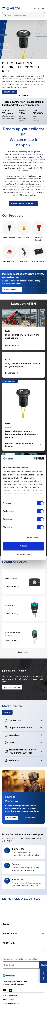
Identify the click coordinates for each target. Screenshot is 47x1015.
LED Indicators (9, 262)
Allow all (24, 546)
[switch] (40, 511)
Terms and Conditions (11, 1003)
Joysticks (23, 262)
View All (7, 712)
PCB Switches (23, 238)
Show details (33, 537)
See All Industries (28, 818)
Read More (11, 818)
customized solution (12, 181)
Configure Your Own (12, 687)
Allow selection (23, 554)
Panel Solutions (38, 262)
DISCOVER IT (9, 92)
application (39, 181)
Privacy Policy (8, 1000)
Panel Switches (9, 238)
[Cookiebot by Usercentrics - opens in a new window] (33, 458)
